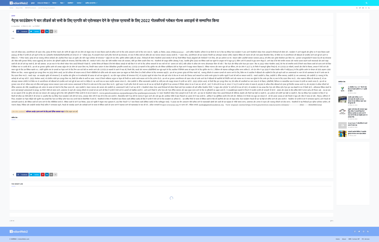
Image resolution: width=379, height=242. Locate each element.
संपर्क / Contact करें (354, 239)
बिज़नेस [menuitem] (54, 3)
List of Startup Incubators (46, 8)
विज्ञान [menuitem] (61, 3)
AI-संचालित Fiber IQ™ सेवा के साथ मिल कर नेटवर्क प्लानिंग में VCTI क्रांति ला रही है (357, 89)
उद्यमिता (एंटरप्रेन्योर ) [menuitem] (90, 3)
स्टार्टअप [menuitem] (79, 3)
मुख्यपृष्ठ (13, 15)
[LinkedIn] (47, 31)
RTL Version (366, 239)
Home (11, 8)
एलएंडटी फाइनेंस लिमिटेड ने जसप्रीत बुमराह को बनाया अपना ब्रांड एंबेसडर (357, 132)
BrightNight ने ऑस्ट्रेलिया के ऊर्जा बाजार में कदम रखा (357, 124)
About (344, 239)
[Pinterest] (43, 31)
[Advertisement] (70, 43)
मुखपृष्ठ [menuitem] (33, 3)
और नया (12, 221)
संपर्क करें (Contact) (30, 8)
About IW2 (19, 8)
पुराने (331, 221)
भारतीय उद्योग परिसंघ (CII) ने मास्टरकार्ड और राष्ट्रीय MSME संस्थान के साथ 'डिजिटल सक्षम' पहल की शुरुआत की (357, 100)
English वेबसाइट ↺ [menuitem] (44, 3)
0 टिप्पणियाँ (36, 26)
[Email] (51, 31)
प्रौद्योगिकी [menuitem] (70, 3)
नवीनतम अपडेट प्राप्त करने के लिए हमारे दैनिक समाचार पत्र (45, 111)
